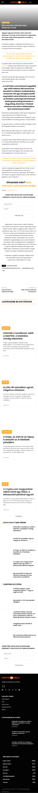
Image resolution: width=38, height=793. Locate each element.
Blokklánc (6, 328)
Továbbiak (18, 516)
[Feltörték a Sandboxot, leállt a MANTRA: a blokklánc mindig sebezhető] (19, 318)
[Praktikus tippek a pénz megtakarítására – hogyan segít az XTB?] (7, 591)
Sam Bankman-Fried (28, 268)
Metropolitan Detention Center (11, 268)
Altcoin (5, 382)
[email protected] (13, 686)
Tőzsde (5, 484)
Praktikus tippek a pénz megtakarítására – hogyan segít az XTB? (23, 590)
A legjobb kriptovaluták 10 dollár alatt (22, 624)
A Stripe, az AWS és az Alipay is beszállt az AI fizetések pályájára (18, 439)
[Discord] (2, 690)
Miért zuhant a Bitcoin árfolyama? (28, 291)
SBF (3, 270)
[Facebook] (15, 279)
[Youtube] (19, 690)
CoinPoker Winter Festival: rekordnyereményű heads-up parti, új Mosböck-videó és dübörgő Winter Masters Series (24, 614)
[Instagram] (9, 690)
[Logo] (19, 2)
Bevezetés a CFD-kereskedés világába (23, 601)
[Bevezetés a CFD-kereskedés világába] (7, 603)
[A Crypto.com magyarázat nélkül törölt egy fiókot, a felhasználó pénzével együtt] (19, 474)
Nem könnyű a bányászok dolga (19, 184)
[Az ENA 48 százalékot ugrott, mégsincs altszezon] (19, 372)
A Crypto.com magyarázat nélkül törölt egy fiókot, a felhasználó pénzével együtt (18, 492)
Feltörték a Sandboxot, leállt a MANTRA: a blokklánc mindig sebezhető (18, 336)
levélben (4, 66)
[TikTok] (12, 690)
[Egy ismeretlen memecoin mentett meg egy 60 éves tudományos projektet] (7, 576)
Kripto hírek (5, 22)
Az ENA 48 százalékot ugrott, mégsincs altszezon (18, 389)
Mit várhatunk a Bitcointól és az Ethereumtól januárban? (24, 636)
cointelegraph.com (12, 190)
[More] (23, 279)
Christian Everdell (12, 265)
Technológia (7, 432)
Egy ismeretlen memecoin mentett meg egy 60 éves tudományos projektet (22, 575)
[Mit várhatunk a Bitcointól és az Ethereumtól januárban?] (7, 638)
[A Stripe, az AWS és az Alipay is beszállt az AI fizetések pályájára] (19, 422)
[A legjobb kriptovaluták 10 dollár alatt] (7, 626)
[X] (19, 279)
